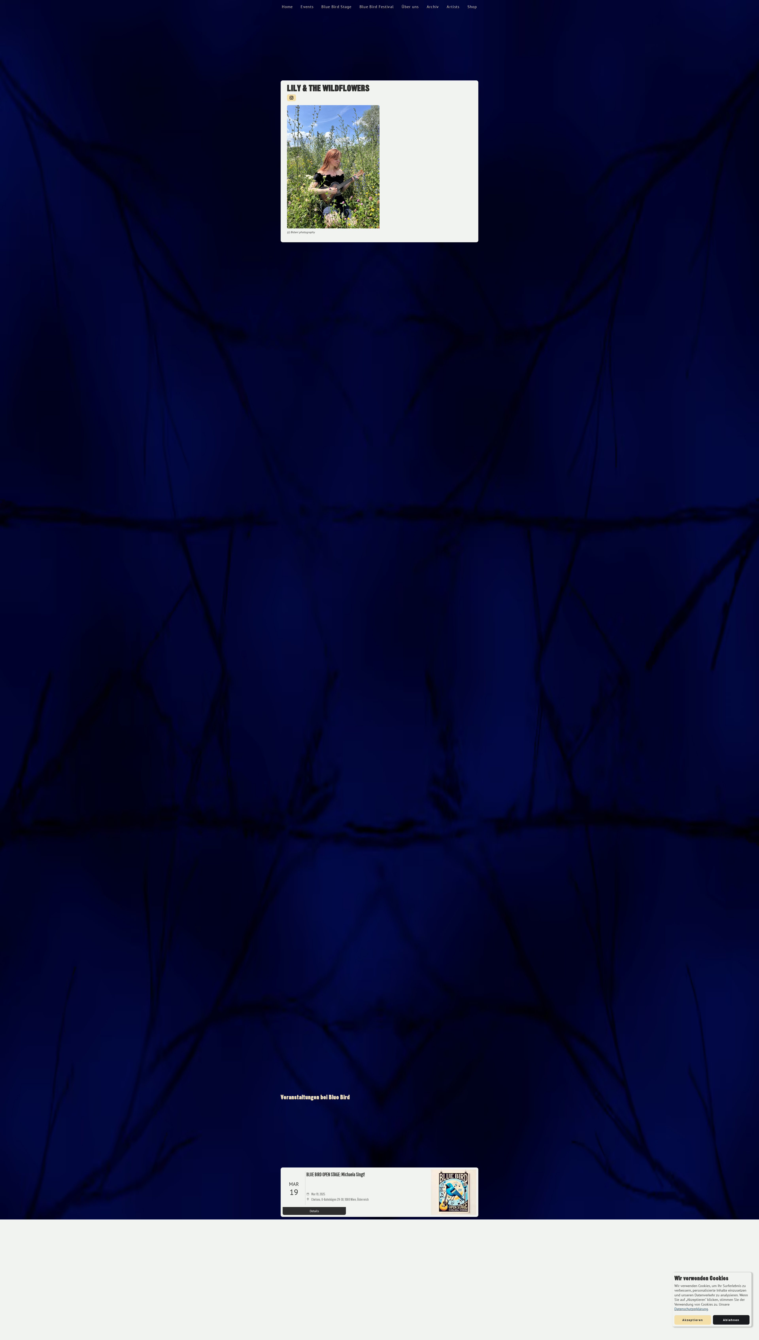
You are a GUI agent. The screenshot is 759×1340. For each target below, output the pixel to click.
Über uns (410, 6)
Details (314, 1211)
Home (287, 6)
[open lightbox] (333, 166)
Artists (453, 6)
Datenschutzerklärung (691, 1309)
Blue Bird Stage (336, 6)
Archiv (433, 6)
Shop (472, 6)
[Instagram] (291, 97)
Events (307, 6)
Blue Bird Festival (377, 6)
